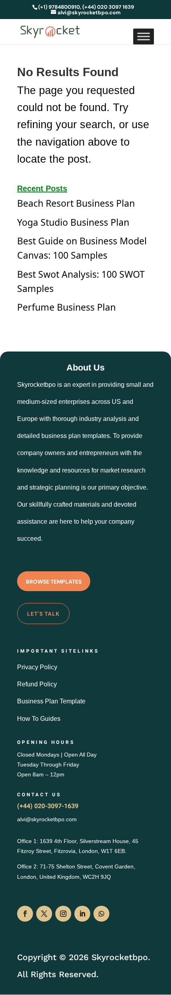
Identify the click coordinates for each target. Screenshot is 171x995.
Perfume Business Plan (66, 307)
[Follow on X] (44, 914)
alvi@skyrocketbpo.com (47, 819)
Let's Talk (43, 613)
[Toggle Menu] (143, 36)
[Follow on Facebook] (25, 914)
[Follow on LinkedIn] (82, 914)
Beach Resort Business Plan (76, 203)
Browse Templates (54, 581)
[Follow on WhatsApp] (101, 914)
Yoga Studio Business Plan (73, 222)
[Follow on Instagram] (63, 914)
